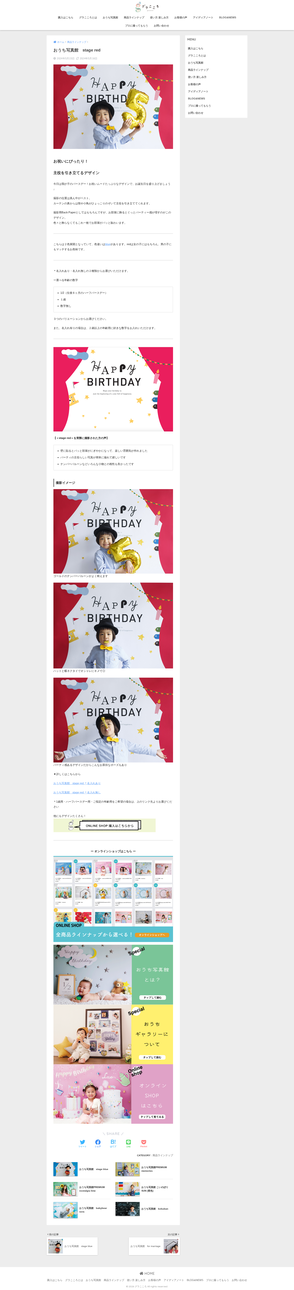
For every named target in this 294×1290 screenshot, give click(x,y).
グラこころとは (88, 17)
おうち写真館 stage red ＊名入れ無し (77, 792)
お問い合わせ (161, 25)
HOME (149, 1273)
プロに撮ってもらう (136, 25)
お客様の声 (180, 17)
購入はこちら (65, 17)
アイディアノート (203, 17)
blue (107, 244)
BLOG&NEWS (227, 17)
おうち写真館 (110, 17)
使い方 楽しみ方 (159, 17)
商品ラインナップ (134, 17)
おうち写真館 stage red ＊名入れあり (77, 783)
